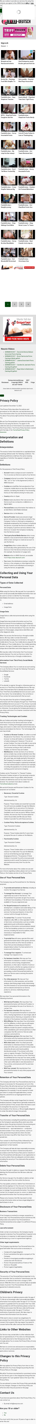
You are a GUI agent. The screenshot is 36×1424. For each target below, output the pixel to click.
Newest (3, 46)
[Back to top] (32, 1420)
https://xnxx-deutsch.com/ (16, 557)
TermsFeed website (6, 784)
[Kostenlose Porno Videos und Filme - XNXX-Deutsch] (16, 21)
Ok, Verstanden (7, 10)
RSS (26, 382)
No (5, 1415)
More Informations (20, 10)
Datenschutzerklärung (15, 380)
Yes (5, 1413)
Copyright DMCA (16, 382)
